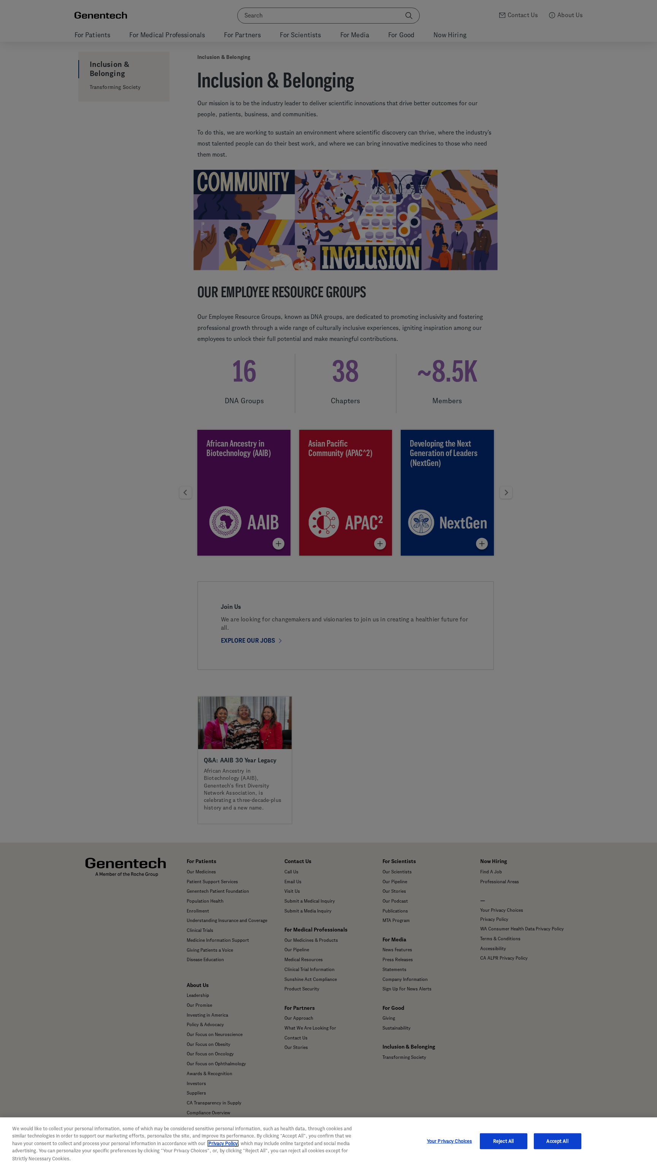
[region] (328, 1141)
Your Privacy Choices (449, 1141)
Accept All (557, 1141)
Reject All (503, 1141)
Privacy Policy (223, 1143)
